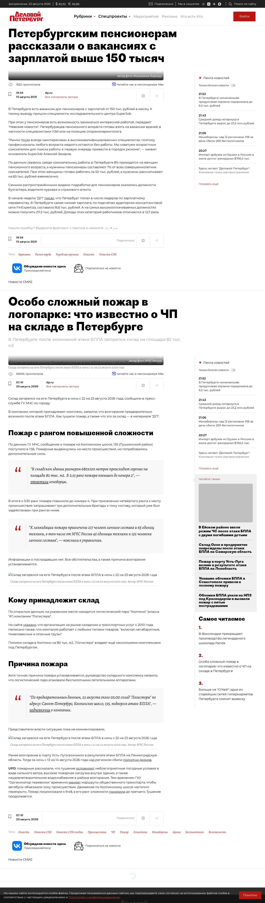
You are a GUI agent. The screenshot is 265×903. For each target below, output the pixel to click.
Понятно (250, 895)
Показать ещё (208, 184)
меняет (75, 782)
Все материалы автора (61, 97)
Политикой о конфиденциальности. (94, 897)
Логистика (140, 832)
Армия (177, 832)
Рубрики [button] (83, 16)
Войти (244, 16)
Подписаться (164, 4)
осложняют (85, 768)
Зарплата (24, 254)
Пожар (124, 832)
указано (29, 625)
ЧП (113, 832)
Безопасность (217, 832)
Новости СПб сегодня (69, 832)
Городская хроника (67, 254)
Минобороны (160, 832)
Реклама (170, 16)
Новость (88, 254)
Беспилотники (194, 832)
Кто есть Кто (192, 16)
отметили (39, 482)
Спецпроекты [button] (113, 16)
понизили (117, 792)
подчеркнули (39, 710)
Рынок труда (43, 254)
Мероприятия (146, 16)
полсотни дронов (137, 760)
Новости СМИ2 (20, 282)
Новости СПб (107, 254)
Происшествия (97, 832)
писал (49, 198)
